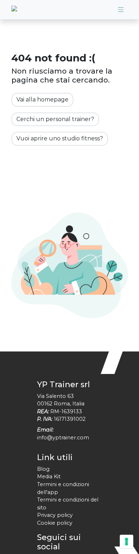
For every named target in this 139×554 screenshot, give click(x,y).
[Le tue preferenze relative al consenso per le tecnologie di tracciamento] (126, 541)
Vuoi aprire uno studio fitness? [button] (59, 138)
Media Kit (49, 476)
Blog (43, 469)
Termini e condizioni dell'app (63, 488)
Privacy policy (55, 515)
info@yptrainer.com (63, 437)
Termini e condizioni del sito (67, 503)
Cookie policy (54, 523)
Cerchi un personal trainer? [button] (55, 119)
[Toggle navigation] (121, 9)
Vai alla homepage (42, 99)
